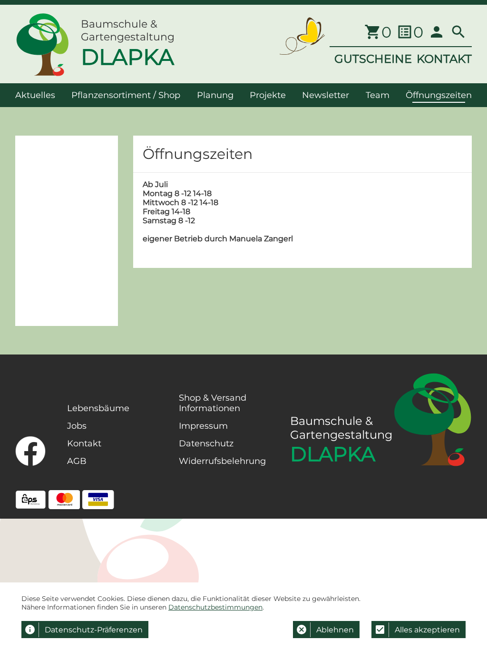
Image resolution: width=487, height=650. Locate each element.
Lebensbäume (98, 408)
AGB (77, 461)
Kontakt (84, 443)
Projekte (268, 95)
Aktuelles (35, 95)
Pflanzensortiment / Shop (125, 95)
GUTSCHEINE (373, 59)
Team (378, 95)
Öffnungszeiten (439, 95)
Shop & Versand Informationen (212, 403)
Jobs (77, 426)
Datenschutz (206, 443)
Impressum (203, 426)
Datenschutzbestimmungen (215, 607)
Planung (215, 95)
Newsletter (325, 95)
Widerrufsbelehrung (222, 461)
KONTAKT (444, 59)
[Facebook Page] (30, 451)
